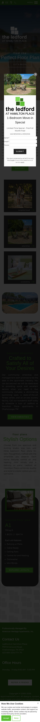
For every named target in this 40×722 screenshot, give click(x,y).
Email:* (6, 141)
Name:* (6, 138)
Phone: (6, 145)
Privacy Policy (19, 160)
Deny (16, 718)
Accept (6, 718)
